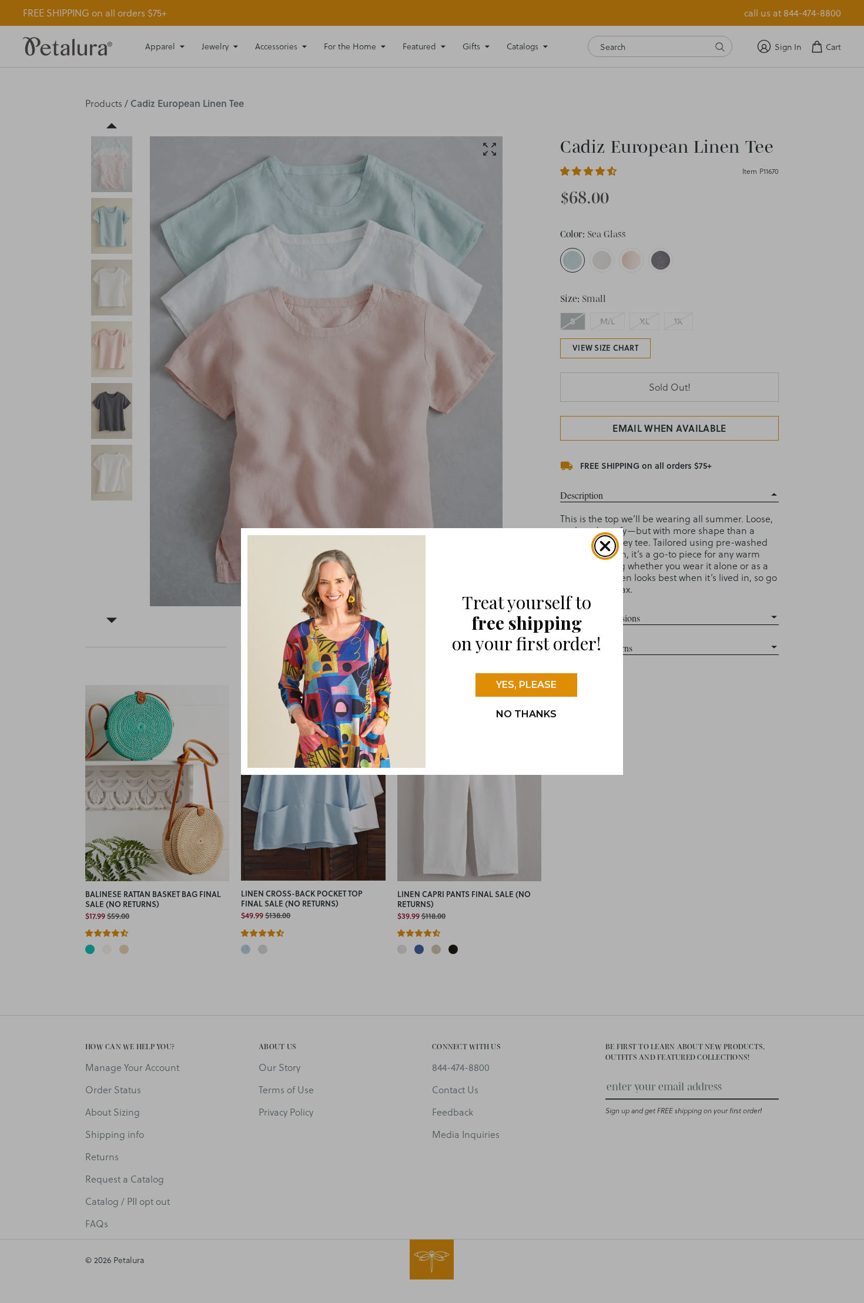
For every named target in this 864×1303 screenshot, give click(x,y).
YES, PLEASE (526, 684)
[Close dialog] (605, 546)
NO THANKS (526, 714)
